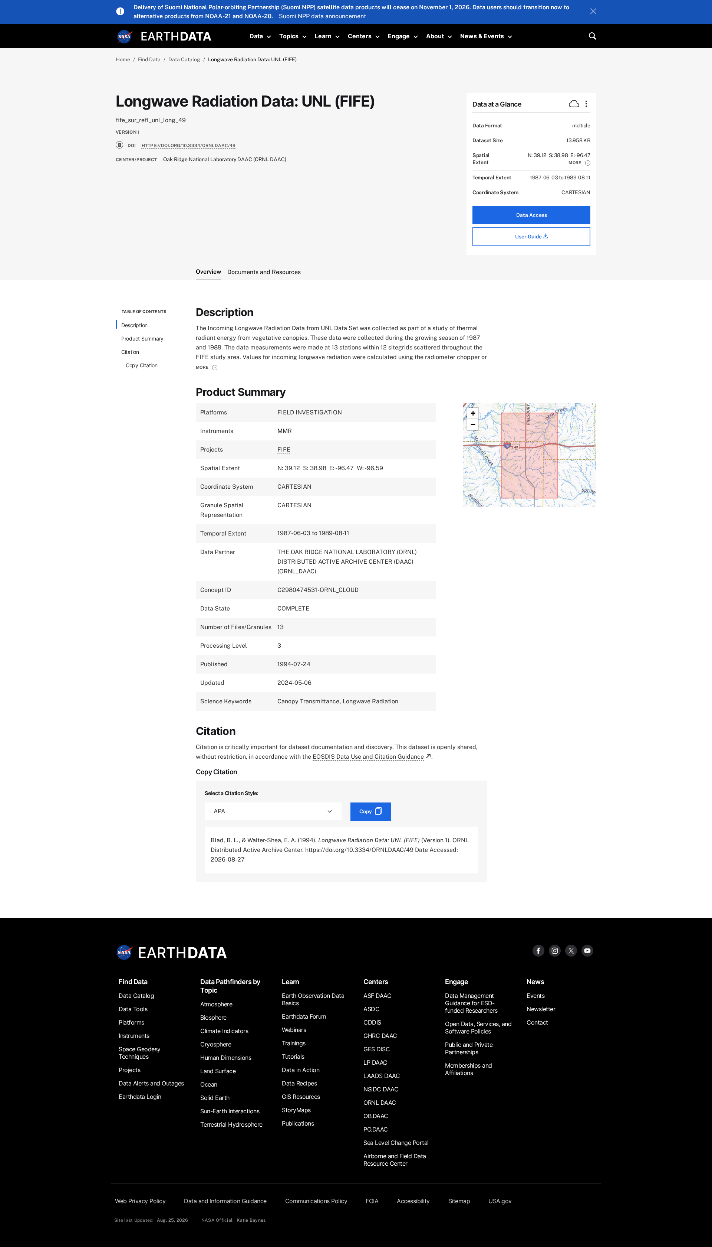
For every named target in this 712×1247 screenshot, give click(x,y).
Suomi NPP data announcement (322, 16)
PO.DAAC (375, 1129)
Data (256, 36)
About (435, 36)
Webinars (294, 1029)
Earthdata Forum (304, 1016)
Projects (129, 1070)
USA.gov (500, 1201)
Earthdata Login (140, 1096)
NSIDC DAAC (380, 1089)
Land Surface (217, 1071)
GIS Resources (301, 1096)
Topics (289, 36)
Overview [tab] (208, 271)
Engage (399, 36)
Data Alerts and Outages (151, 1083)
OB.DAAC (375, 1116)
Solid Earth (215, 1097)
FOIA (372, 1201)
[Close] (593, 12)
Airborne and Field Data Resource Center (394, 1159)
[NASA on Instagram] (555, 950)
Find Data (149, 59)
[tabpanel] (356, 594)
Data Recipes (299, 1083)
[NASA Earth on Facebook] (538, 950)
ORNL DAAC (379, 1102)
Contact (537, 1022)
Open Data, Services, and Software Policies (478, 1027)
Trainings (294, 1043)
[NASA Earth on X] (571, 950)
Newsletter (541, 1009)
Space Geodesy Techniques (140, 1052)
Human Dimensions (225, 1057)
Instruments (134, 1035)
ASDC (371, 1009)
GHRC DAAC (380, 1035)
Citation (130, 352)
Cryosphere (215, 1044)
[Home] (176, 35)
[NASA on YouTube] (587, 950)
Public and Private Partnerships (468, 1048)
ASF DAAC (377, 995)
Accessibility (413, 1201)
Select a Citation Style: (231, 793)
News (535, 982)
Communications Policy (316, 1201)
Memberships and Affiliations (468, 1069)
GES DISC (376, 1049)
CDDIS (372, 1022)
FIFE (283, 449)
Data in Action (300, 1070)
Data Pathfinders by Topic (230, 986)
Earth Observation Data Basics (313, 999)
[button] (579, 162)
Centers (360, 36)
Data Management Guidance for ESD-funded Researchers (471, 1003)
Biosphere (213, 1017)
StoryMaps (296, 1110)
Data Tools (133, 1009)
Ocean (208, 1084)
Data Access (531, 215)
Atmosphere (216, 1004)
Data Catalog (184, 59)
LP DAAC (375, 1062)
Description (134, 325)
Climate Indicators (224, 1031)
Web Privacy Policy (140, 1201)
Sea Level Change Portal (396, 1142)
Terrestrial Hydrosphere (231, 1124)
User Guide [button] (529, 237)
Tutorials (293, 1056)
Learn (323, 36)
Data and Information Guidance (225, 1201)
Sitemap (459, 1201)
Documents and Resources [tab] (264, 272)
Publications (298, 1123)
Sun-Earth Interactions (229, 1111)
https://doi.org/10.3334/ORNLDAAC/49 (189, 145)
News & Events (482, 36)
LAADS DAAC (381, 1076)
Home (123, 59)
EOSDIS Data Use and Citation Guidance (368, 756)
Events (535, 995)
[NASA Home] (125, 37)
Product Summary (142, 338)
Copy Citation (142, 365)
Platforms (131, 1022)
